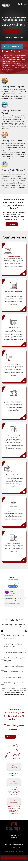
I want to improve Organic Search (13, 645)
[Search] (19, 4)
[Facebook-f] (9, 848)
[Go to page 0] (11, 607)
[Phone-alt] (22, 4)
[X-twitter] (11, 848)
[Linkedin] (14, 848)
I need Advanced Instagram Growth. (14, 672)
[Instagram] (16, 848)
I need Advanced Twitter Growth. (13, 677)
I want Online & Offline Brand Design (14, 637)
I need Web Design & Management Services (15, 652)
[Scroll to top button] (25, 855)
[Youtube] (19, 848)
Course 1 (11, 577)
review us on (12, 586)
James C (12, 591)
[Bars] (25, 4)
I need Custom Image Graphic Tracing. (14, 683)
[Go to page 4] (16, 607)
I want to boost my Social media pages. (14, 666)
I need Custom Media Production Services (15, 659)
